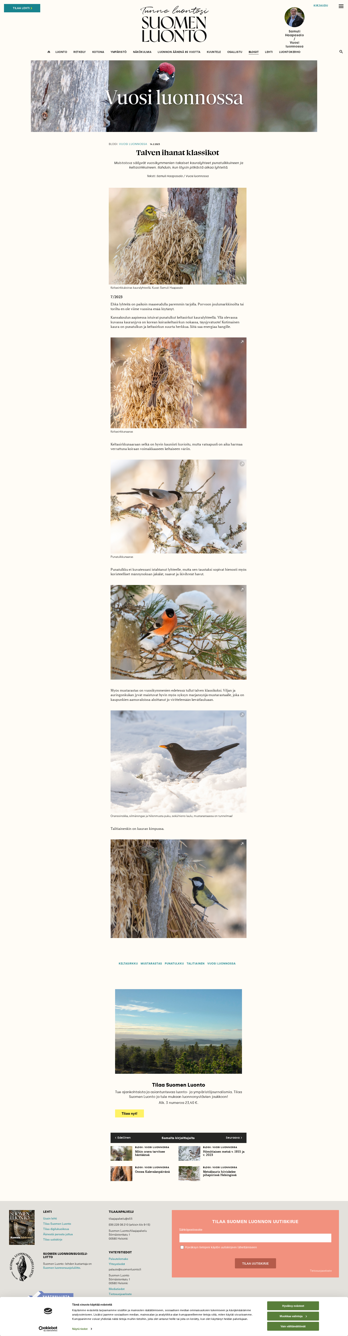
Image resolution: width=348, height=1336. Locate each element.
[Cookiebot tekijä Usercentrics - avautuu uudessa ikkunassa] (48, 1329)
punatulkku (174, 963)
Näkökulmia (142, 52)
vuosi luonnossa (221, 963)
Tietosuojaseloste (120, 1294)
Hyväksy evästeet (293, 1305)
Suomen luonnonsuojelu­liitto (61, 1267)
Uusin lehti (50, 1218)
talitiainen (196, 963)
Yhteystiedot (117, 1264)
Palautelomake (118, 1258)
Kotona (98, 52)
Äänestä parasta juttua (58, 1234)
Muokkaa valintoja (291, 1316)
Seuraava (233, 1137)
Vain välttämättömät (293, 1326)
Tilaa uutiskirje (52, 1239)
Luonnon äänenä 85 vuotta (179, 52)
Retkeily (79, 52)
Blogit (254, 52)
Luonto (61, 52)
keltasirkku (128, 963)
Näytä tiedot (80, 1328)
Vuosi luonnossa (128, 144)
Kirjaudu (321, 5)
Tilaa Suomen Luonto (57, 1223)
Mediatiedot (116, 1289)
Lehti (269, 52)
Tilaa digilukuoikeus (56, 1229)
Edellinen (124, 1137)
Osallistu (234, 52)
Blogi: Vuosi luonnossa (152, 1147)
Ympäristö (119, 52)
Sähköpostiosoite (190, 1229)
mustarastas (151, 963)
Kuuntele (214, 52)
